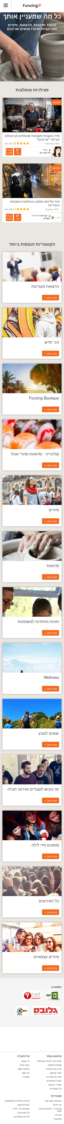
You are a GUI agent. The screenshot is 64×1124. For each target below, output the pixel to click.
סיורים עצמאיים (22, 1116)
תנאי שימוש (56, 1073)
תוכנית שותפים (54, 1080)
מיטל (45, 149)
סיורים (58, 1115)
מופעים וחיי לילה (21, 1108)
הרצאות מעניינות (53, 1101)
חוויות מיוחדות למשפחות (17, 1101)
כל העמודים (56, 1088)
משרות (26, 1077)
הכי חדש (57, 1104)
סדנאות (58, 1119)
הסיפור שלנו (24, 1069)
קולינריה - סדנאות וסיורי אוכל (50, 1109)
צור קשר (26, 1073)
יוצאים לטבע (23, 1104)
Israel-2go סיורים (39, 215)
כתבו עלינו (25, 1065)
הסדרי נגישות (55, 1084)
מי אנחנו (25, 1061)
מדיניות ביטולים (54, 1069)
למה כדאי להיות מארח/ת (49, 1061)
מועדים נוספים (9, 152)
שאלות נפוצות (55, 1065)
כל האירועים (24, 1112)
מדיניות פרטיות (54, 1077)
